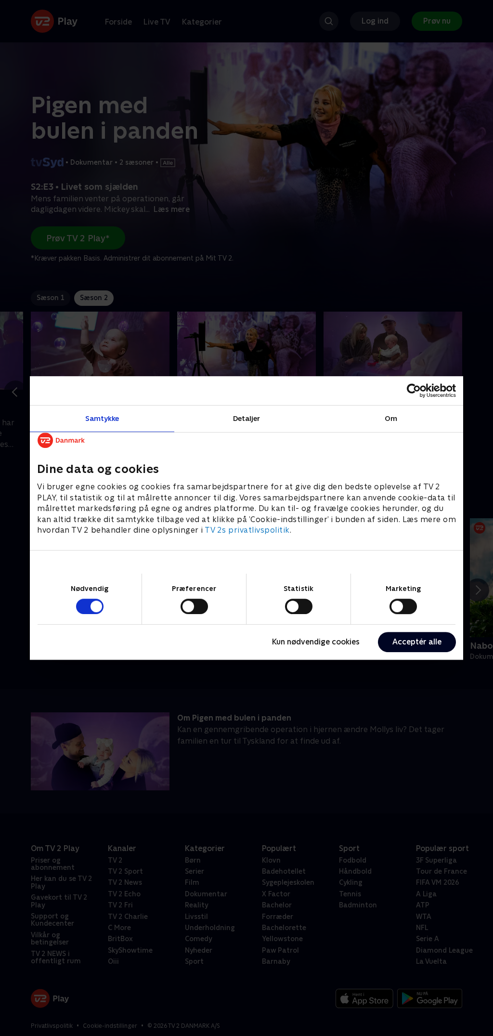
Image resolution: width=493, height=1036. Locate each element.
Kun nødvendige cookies (316, 641)
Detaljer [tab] (246, 418)
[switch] (194, 606)
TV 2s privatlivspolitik (247, 530)
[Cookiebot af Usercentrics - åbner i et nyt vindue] (414, 390)
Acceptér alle (416, 641)
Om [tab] (391, 418)
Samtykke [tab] (102, 418)
